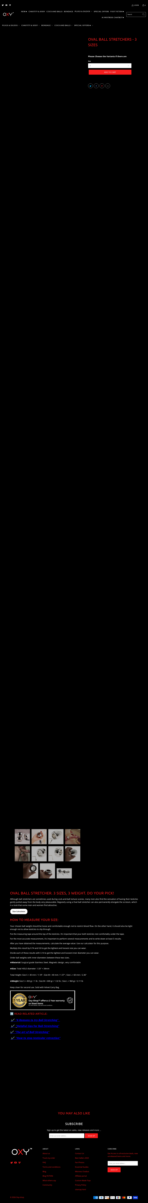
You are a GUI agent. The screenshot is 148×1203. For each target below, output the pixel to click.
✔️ (13, 1026)
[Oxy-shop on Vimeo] (10, 5)
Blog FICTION (48, 1176)
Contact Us (79, 1153)
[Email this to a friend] (107, 85)
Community (47, 1185)
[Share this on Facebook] (96, 85)
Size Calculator (18, 911)
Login (136, 5)
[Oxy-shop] (8, 14)
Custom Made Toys (83, 1180)
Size (89, 61)
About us (46, 1153)
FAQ (44, 1162)
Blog (44, 1171)
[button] (83, 12)
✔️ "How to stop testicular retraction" (35, 1038)
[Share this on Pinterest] (102, 85)
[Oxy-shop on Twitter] (3, 5)
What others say (49, 1180)
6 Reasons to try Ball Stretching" (38, 1020)
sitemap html (80, 1189)
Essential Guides (82, 1167)
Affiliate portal (81, 1176)
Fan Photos (79, 1162)
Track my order (49, 1158)
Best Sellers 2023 (82, 1158)
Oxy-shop (20, 1197)
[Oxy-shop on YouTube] (6, 5)
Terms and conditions (51, 1167)
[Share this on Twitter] (90, 85)
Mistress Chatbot (82, 1171)
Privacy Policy (80, 1185)
